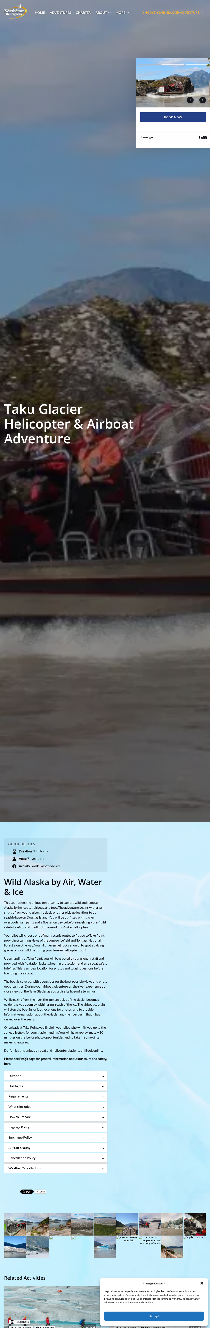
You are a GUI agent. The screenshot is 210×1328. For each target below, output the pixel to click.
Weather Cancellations (24, 1168)
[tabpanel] (173, 82)
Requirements (18, 1096)
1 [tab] (149, 64)
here (7, 1063)
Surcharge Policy (20, 1137)
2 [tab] (173, 64)
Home (40, 12)
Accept (154, 1316)
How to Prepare (19, 1117)
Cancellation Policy (21, 1158)
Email (42, 1191)
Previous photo (190, 100)
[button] (202, 1283)
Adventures (60, 12)
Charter (83, 12)
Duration (14, 1076)
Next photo (202, 100)
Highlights (15, 1086)
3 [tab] (197, 64)
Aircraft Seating (19, 1147)
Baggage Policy (19, 1127)
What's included (19, 1106)
